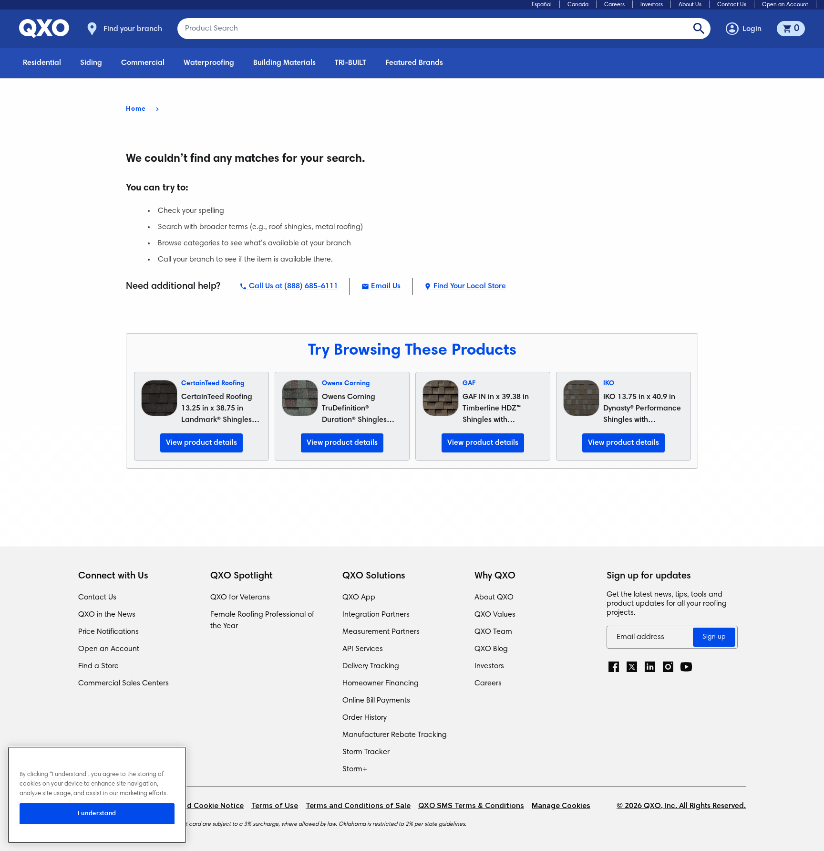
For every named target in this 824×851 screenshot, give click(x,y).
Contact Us (731, 5)
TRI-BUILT (350, 63)
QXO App (358, 597)
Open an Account (785, 5)
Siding (91, 63)
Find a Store (98, 666)
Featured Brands (414, 63)
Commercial (143, 63)
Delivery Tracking (370, 666)
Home (136, 109)
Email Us (386, 286)
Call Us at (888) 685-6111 (293, 286)
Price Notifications (108, 632)
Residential (42, 63)
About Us (690, 5)
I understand (97, 813)
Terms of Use (274, 805)
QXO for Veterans (240, 597)
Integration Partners (376, 615)
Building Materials (284, 63)
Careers (614, 5)
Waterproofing (209, 63)
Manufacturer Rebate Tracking (394, 735)
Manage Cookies (561, 805)
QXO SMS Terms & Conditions (471, 805)
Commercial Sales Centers (123, 683)
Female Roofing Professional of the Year (262, 620)
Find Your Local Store (469, 286)
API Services (362, 649)
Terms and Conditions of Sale (358, 805)
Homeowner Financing (380, 683)
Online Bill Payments (376, 700)
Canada (577, 5)
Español (542, 5)
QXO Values (494, 615)
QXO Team (493, 632)
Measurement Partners (381, 632)
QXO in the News (106, 615)
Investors (651, 5)
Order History (364, 718)
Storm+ (355, 769)
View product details (201, 443)
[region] (97, 794)
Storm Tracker (366, 752)
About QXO (494, 597)
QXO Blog (491, 649)
